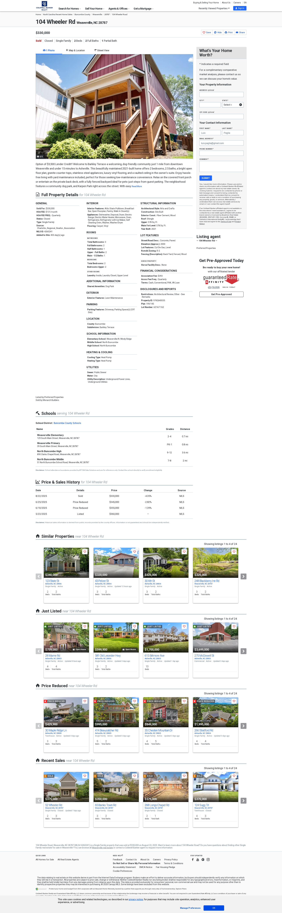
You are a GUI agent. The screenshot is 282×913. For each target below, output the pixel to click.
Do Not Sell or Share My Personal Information (136, 863)
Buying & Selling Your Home (206, 3)
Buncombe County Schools (67, 423)
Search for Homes (68, 8)
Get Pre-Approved (221, 294)
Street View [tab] (103, 50)
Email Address (206, 138)
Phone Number (206, 149)
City (201, 100)
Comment (204, 159)
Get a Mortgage (143, 8)
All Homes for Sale (45, 859)
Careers (237, 3)
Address (206, 90)
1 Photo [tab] (50, 50)
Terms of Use (226, 222)
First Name (204, 128)
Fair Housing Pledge (165, 867)
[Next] (243, 576)
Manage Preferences (190, 908)
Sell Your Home (94, 8)
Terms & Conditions (173, 863)
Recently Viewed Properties (213, 8)
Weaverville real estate (102, 847)
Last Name (227, 128)
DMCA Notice (145, 867)
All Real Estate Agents (68, 859)
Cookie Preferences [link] (122, 871)
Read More (137, 186)
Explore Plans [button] (181, 889)
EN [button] (245, 2)
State (225, 100)
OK (214, 908)
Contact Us (131, 859)
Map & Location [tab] (76, 50)
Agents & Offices (118, 8)
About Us (226, 3)
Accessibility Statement (124, 867)
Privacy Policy (171, 859)
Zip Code (206, 112)
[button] (239, 8)
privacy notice (136, 899)
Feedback (117, 860)
